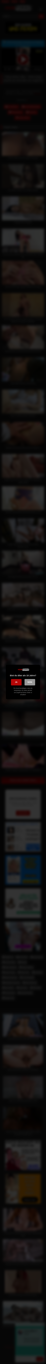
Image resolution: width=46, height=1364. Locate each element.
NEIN (29, 682)
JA (16, 682)
